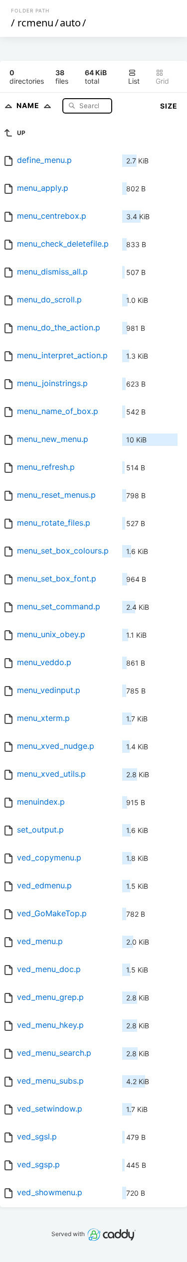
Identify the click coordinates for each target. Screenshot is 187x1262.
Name (28, 105)
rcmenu (35, 22)
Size (169, 106)
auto (70, 22)
